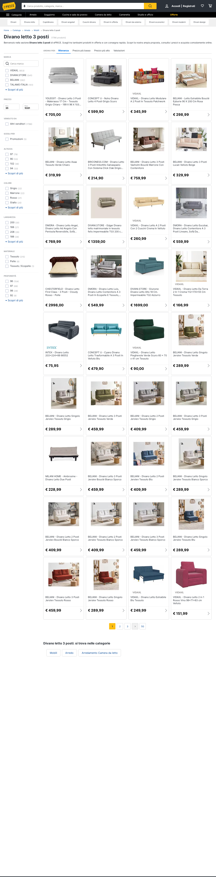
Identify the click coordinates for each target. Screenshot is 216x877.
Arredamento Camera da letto (100, 652)
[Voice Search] (24, 6)
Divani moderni (179, 22)
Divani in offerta (111, 22)
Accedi (176, 6)
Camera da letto (103, 14)
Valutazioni (119, 50)
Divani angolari (68, 22)
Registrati (189, 6)
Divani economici (156, 22)
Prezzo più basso (81, 50)
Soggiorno (49, 14)
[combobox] (83, 6)
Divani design (200, 22)
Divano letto (29, 22)
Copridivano (48, 22)
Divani (13, 22)
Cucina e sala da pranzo (74, 14)
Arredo (33, 14)
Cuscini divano (89, 22)
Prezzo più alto (102, 50)
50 (142, 626)
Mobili (36, 30)
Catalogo (17, 30)
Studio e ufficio (145, 14)
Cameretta (124, 14)
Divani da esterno (133, 22)
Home (6, 30)
